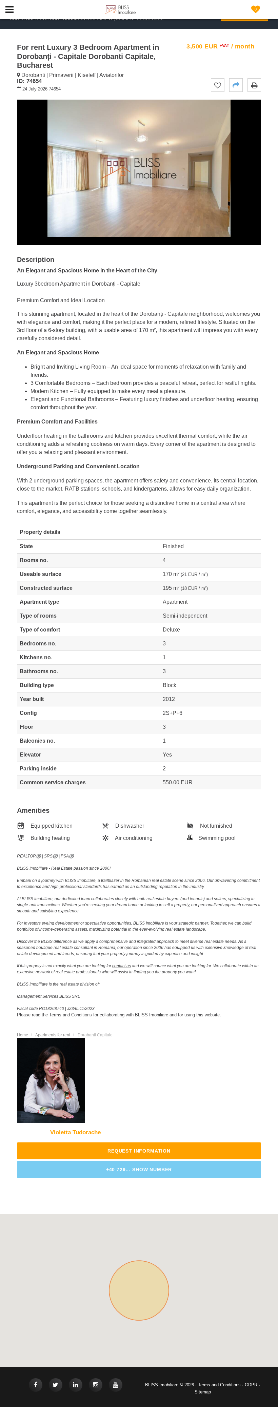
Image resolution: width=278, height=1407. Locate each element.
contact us (121, 966)
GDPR (251, 1384)
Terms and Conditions (219, 1384)
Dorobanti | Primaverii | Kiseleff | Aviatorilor (72, 75)
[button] (236, 85)
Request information (139, 1151)
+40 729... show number (139, 1169)
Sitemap (203, 1391)
